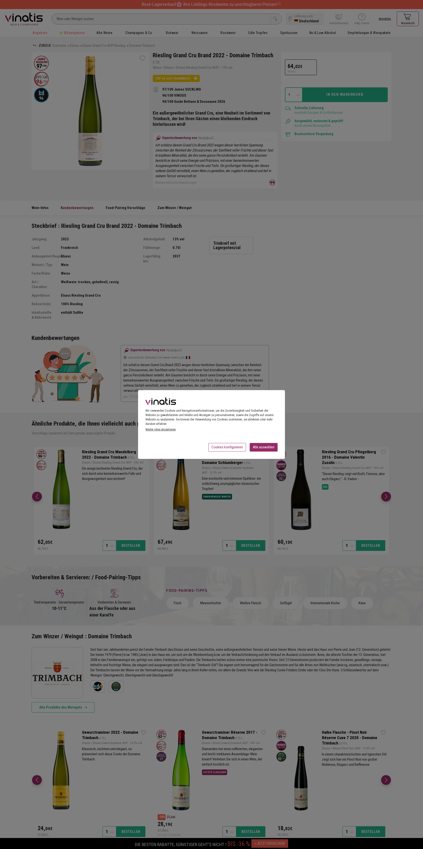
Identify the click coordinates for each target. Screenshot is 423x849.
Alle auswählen (263, 447)
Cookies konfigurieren (227, 447)
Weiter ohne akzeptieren (160, 429)
